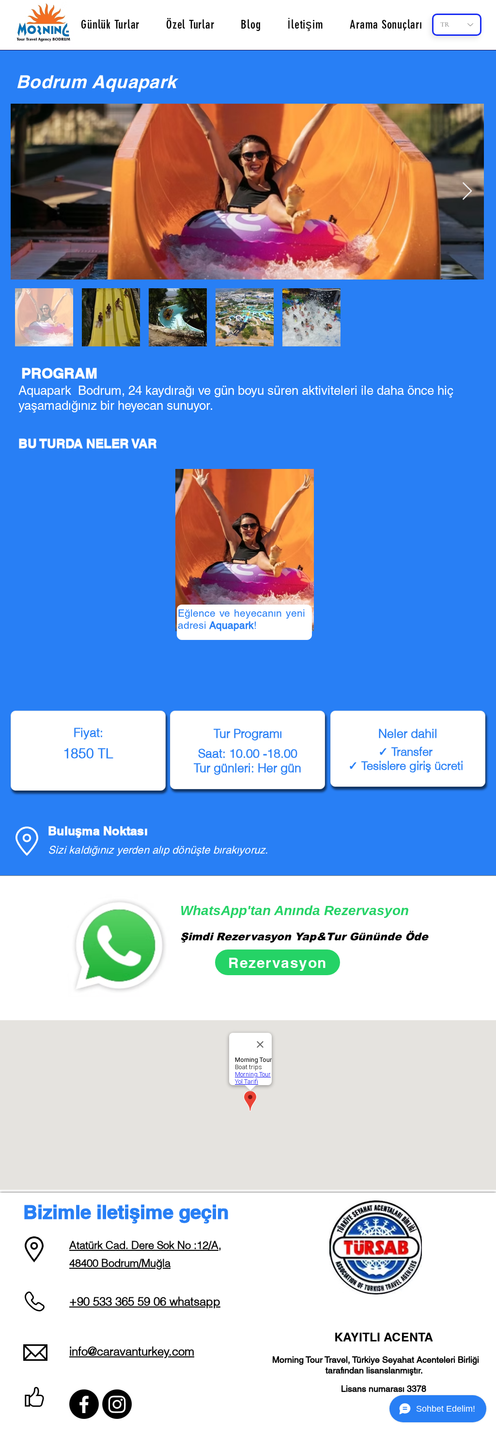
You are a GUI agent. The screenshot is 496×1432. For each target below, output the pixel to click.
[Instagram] (117, 1404)
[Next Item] (467, 191)
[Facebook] (84, 1404)
